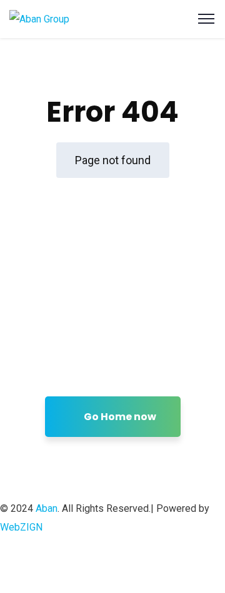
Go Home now (119, 416)
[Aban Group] (39, 18)
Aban (47, 508)
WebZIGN (21, 527)
